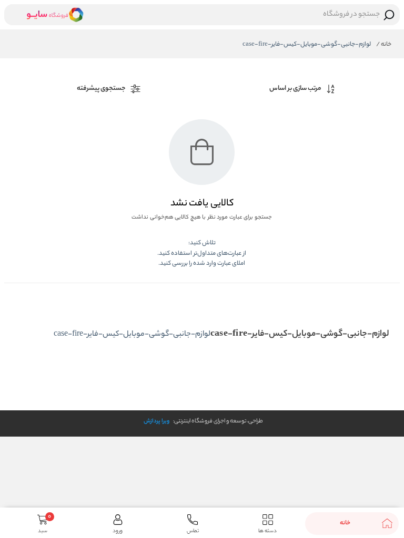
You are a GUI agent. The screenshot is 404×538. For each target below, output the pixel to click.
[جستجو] (389, 14)
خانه (383, 44)
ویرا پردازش (156, 421)
